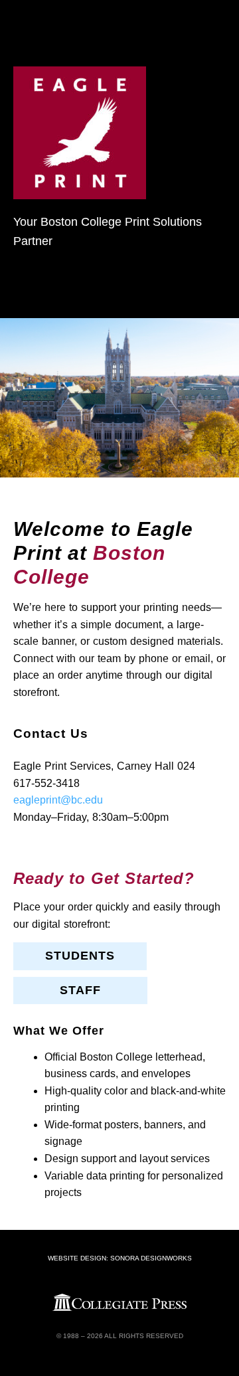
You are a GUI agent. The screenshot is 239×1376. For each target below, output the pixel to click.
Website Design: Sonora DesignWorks (120, 1258)
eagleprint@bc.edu (58, 800)
